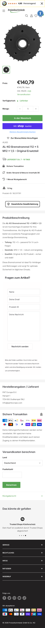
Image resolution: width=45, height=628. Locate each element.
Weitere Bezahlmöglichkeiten (23, 132)
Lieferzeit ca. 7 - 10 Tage (18, 160)
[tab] (22, 276)
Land (4, 457)
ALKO (5, 142)
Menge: (5, 109)
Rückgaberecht (9, 496)
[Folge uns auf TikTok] (24, 598)
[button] (40, 13)
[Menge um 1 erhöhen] (35, 108)
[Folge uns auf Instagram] (14, 598)
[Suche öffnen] (26, 15)
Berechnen (11, 485)
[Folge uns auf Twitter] (9, 598)
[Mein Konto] (31, 15)
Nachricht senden (20, 346)
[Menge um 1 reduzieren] (19, 108)
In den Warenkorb (22, 118)
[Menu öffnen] (3, 11)
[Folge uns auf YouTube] (19, 598)
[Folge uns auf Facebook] (4, 598)
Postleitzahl (7, 469)
